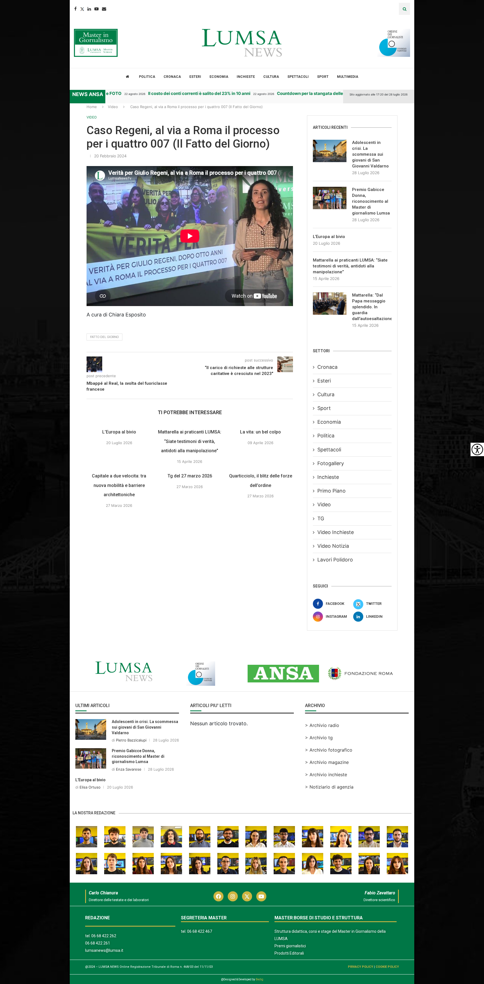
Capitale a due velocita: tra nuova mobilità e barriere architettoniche (119, 485)
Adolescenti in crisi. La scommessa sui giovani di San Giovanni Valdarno (370, 154)
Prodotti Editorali (289, 953)
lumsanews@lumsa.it (104, 950)
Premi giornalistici (290, 946)
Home (92, 106)
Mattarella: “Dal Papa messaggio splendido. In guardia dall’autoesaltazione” (372, 307)
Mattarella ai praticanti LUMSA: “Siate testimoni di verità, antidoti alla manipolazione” (190, 441)
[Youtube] (96, 8)
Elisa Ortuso (90, 787)
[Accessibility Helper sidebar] (477, 449)
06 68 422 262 (103, 936)
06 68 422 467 (199, 931)
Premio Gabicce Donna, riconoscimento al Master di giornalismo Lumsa (371, 201)
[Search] (404, 9)
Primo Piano (331, 491)
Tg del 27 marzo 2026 (189, 476)
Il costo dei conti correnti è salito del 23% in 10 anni (187, 93)
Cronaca (172, 77)
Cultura (271, 77)
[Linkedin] (89, 8)
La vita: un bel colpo (260, 432)
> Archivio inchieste (326, 774)
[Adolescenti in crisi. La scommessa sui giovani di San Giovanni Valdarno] (329, 151)
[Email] (104, 8)
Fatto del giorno (104, 337)
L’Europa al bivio (119, 432)
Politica (147, 77)
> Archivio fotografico (328, 750)
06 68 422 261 (97, 943)
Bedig (259, 979)
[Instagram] (233, 896)
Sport (323, 77)
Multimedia (347, 77)
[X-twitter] (247, 896)
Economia (219, 77)
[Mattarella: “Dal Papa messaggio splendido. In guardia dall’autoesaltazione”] (329, 303)
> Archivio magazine (327, 762)
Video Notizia (333, 546)
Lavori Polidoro (335, 560)
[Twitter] (82, 8)
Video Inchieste (335, 532)
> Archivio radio (322, 725)
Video (113, 106)
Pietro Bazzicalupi (131, 740)
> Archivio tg (319, 737)
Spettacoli (298, 77)
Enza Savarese (128, 769)
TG (320, 518)
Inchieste (246, 77)
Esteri (195, 77)
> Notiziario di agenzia (329, 787)
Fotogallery (330, 463)
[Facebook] (75, 8)
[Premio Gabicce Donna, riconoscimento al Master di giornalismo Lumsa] (329, 198)
